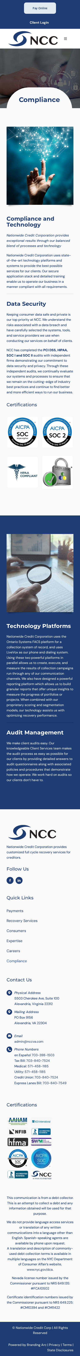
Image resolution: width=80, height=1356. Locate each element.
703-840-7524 (38, 1060)
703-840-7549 (54, 1083)
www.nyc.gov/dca (40, 1269)
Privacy (54, 1345)
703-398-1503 (43, 1055)
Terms (67, 1345)
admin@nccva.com (28, 1041)
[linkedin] (19, 880)
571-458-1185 (38, 1066)
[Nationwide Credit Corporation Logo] (33, 31)
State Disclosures (60, 1350)
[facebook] (10, 880)
